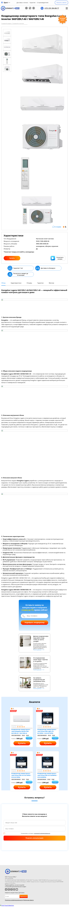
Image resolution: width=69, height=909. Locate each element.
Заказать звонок (61, 2)
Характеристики (16, 283)
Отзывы (29, 283)
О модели (29, 738)
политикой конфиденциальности (42, 833)
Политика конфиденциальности (14, 900)
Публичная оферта (28, 900)
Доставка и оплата (22, 2)
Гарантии (40, 283)
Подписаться (23, 896)
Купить (12, 258)
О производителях (42, 2)
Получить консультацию (34, 838)
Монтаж (51, 283)
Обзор (3, 283)
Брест (6, 3)
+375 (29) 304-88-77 (51, 8)
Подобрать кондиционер (34, 622)
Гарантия (32, 2)
